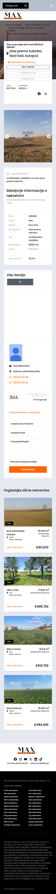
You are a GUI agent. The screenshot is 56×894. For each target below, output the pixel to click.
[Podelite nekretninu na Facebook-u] (39, 93)
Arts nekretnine (10, 819)
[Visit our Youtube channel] (25, 759)
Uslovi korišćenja (39, 763)
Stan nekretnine (10, 809)
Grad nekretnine (11, 790)
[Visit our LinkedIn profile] (35, 759)
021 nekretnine (10, 794)
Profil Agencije (40, 399)
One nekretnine (35, 819)
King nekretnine (10, 816)
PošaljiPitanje (28, 469)
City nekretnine (35, 790)
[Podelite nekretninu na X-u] (46, 93)
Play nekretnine (10, 812)
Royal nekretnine (11, 797)
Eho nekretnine (35, 803)
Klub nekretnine (10, 803)
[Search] (26, 6)
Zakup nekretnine (36, 822)
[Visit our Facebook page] (15, 759)
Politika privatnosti (17, 763)
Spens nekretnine (11, 806)
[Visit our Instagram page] (20, 759)
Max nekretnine (35, 812)
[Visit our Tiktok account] (40, 759)
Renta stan (8, 822)
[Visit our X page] (30, 759)
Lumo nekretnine (35, 825)
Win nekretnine (35, 806)
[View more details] (20, 282)
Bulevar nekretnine (36, 797)
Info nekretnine (35, 794)
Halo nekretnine (35, 800)
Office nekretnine (11, 800)
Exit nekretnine (35, 809)
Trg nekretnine (35, 816)
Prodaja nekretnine (12, 825)
